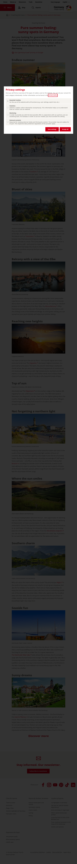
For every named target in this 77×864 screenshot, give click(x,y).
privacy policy (53, 95)
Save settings (52, 129)
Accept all (65, 129)
